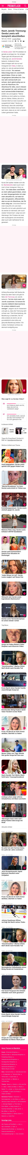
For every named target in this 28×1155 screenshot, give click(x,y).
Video (14, 66)
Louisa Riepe (16, 39)
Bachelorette (8, 185)
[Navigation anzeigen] (2, 5)
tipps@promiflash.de (14, 440)
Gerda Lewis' (7, 52)
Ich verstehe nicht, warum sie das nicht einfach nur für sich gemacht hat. (16, 417)
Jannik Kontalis (17, 59)
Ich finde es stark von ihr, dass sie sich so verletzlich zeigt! (15, 407)
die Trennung (9, 297)
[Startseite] (14, 6)
